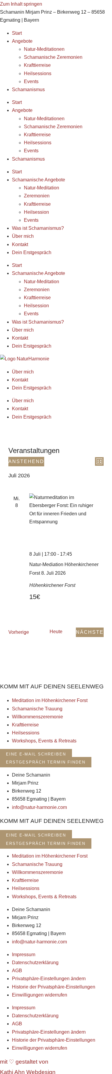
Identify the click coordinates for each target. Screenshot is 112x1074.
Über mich (23, 236)
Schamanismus (28, 89)
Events (31, 81)
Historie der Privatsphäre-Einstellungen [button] (53, 986)
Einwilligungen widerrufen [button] (39, 994)
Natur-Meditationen (44, 49)
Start (17, 33)
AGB (17, 970)
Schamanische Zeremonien (53, 57)
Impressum (23, 954)
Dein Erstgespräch (31, 252)
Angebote (22, 41)
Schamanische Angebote (38, 179)
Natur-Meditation (41, 187)
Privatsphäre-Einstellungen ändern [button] (49, 978)
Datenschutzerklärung (35, 962)
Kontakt (20, 244)
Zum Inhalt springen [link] (21, 4)
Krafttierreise (37, 65)
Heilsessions (37, 73)
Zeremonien (37, 195)
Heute (56, 631)
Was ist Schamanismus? (38, 228)
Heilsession (36, 212)
